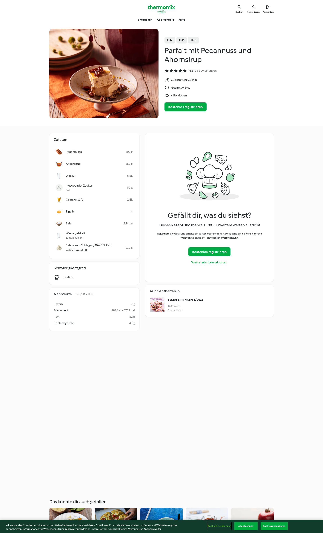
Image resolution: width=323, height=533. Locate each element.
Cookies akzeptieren (274, 526)
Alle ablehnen (246, 526)
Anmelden (268, 12)
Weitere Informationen (209, 262)
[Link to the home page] (161, 8)
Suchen (239, 12)
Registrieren (253, 12)
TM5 (193, 40)
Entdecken (145, 19)
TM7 (170, 40)
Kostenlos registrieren (185, 107)
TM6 (182, 40)
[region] (161, 526)
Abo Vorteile (165, 19)
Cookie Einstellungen (219, 526)
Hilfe (182, 19)
